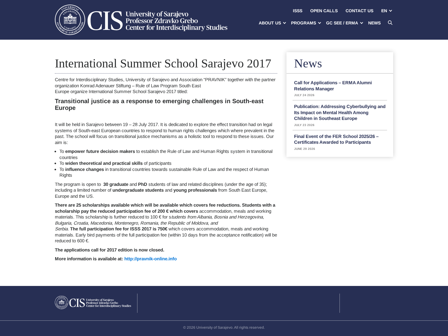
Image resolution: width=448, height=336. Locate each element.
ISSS (297, 10)
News (374, 22)
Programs (303, 22)
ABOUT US (270, 22)
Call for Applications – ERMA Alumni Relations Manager (333, 88)
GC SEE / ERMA (342, 22)
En (384, 10)
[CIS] (141, 20)
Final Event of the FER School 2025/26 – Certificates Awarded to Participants (336, 142)
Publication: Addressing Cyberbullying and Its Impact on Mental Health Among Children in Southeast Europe (340, 115)
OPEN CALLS (324, 10)
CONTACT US (359, 10)
